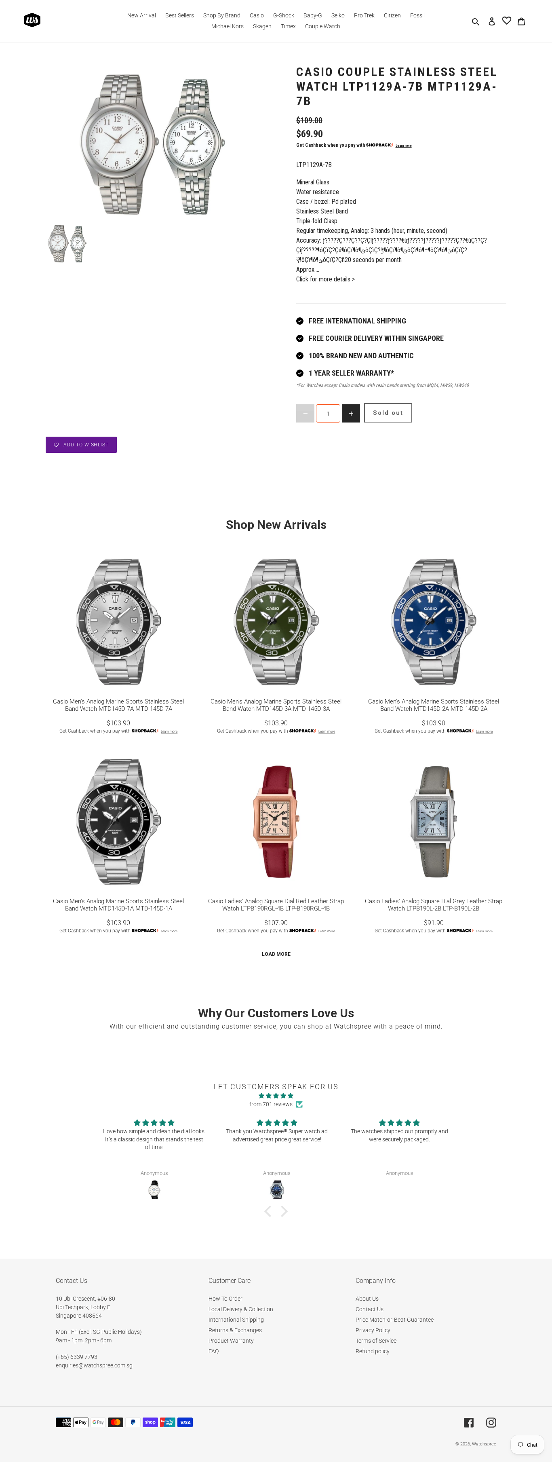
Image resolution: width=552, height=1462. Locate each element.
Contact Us (369, 1309)
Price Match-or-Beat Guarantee (395, 1319)
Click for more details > (325, 279)
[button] (270, 1211)
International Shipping (236, 1319)
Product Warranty (231, 1340)
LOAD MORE (276, 954)
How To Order (225, 1298)
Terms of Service (376, 1340)
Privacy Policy (373, 1330)
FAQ (214, 1351)
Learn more (404, 146)
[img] (276, 1095)
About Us (367, 1298)
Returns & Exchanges (235, 1330)
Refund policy (373, 1351)
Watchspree (484, 1444)
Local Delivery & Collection (241, 1309)
